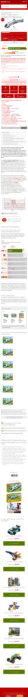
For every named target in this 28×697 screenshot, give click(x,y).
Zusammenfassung (6, 134)
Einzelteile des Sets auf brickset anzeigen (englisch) (13, 433)
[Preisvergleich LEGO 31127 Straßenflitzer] (14, 530)
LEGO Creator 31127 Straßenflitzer (14, 536)
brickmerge (8, 696)
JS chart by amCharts (8, 198)
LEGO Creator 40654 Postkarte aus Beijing (14, 638)
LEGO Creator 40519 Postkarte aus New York (14, 587)
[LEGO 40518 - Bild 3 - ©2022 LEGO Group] (14, 508)
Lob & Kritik (19, 695)
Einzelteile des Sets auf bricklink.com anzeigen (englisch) (14, 428)
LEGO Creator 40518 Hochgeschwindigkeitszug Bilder (13, 138)
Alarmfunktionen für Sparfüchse (9, 135)
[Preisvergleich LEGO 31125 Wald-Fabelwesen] (14, 607)
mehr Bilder (15, 29)
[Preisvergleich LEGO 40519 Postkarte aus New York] (14, 581)
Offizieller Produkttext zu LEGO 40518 (10, 142)
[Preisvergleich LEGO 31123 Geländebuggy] (14, 658)
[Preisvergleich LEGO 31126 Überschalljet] (14, 555)
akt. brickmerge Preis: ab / (14, 121)
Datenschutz (14, 696)
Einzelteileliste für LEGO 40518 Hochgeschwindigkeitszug (14, 141)
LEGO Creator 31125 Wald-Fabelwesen (14, 613)
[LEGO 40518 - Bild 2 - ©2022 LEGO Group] (14, 497)
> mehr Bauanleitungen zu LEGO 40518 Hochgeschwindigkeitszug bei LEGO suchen (14, 417)
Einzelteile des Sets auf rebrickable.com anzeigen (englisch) (14, 430)
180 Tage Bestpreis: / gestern (10, 119)
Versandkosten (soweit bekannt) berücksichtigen (11, 242)
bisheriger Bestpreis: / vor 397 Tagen (11, 118)
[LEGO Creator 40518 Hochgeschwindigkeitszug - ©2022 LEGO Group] (14, 23)
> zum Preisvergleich (14, 543)
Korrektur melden (14, 108)
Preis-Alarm (11, 81)
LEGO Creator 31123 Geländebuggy (14, 664)
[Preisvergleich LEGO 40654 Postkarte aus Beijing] (14, 632)
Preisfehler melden (5, 243)
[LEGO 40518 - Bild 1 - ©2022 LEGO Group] (14, 487)
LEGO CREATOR (4, 163)
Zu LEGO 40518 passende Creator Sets (10, 144)
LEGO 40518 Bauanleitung (8, 140)
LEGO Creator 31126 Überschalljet (14, 561)
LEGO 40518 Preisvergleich (8, 137)
